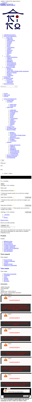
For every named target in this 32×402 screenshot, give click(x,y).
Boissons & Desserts (9, 83)
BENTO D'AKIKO (12, 72)
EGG (8, 54)
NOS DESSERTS (8, 251)
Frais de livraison (8, 259)
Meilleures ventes (8, 241)
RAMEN (9, 74)
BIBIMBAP (10, 61)
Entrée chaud (10, 81)
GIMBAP (9, 58)
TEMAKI (9, 51)
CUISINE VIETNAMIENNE (11, 248)
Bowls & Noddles (9, 67)
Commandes (7, 275)
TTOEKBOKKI (11, 65)
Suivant (6, 217)
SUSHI (8, 44)
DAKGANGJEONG (12, 57)
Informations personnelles (10, 274)
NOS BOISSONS (8, 249)
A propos (6, 262)
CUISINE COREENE (9, 247)
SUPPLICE (10, 50)
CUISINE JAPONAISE (10, 245)
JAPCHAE (9, 60)
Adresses (6, 278)
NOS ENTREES (8, 242)
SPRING (9, 53)
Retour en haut (5, 220)
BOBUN (9, 68)
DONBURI (10, 69)
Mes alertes (6, 281)
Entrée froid (10, 82)
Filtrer (2, 183)
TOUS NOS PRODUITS (10, 36)
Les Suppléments (11, 157)
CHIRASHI (10, 39)
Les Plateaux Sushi (8, 78)
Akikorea (7, 55)
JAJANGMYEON (11, 64)
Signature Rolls (10, 127)
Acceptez (26, 396)
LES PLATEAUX (8, 244)
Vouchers (6, 279)
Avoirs (5, 276)
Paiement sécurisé (8, 264)
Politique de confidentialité (10, 265)
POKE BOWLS (11, 40)
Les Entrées (8, 79)
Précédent (6, 214)
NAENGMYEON (11, 62)
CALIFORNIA (11, 47)
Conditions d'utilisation (9, 261)
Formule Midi (7, 76)
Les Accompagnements (12, 154)
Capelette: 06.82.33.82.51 (7, 5)
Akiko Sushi (8, 37)
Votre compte (5, 268)
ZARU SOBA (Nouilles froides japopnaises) (18, 71)
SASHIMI (9, 42)
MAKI (8, 46)
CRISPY (9, 49)
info (15, 190)
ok (2, 160)
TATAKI (9, 43)
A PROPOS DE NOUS (10, 35)
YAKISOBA (10, 75)
